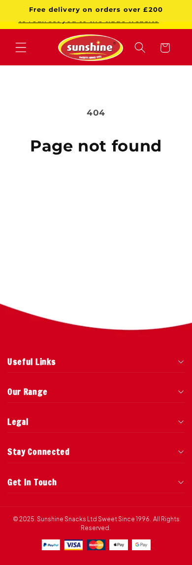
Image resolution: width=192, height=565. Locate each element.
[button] (20, 47)
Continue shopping (96, 186)
